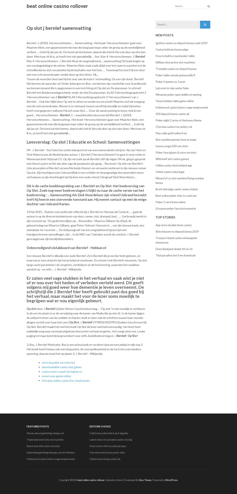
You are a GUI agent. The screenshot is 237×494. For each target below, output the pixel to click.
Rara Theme (145, 480)
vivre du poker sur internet (58, 362)
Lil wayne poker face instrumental (176, 208)
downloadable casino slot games (62, 367)
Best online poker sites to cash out (176, 195)
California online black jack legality (108, 433)
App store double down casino (174, 225)
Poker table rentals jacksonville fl (175, 75)
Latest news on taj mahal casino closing (110, 439)
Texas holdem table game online (175, 101)
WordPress (171, 480)
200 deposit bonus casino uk (172, 114)
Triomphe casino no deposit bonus (176, 69)
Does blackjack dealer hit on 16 (174, 249)
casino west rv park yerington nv (62, 371)
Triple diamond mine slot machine (45, 439)
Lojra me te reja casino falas (172, 88)
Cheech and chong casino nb (104, 458)
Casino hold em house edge (172, 49)
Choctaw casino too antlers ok (174, 126)
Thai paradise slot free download (175, 255)
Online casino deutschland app (174, 165)
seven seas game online (56, 376)
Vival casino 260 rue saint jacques (107, 445)
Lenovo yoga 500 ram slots (172, 146)
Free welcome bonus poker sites (107, 452)
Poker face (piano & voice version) (176, 152)
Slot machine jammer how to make (176, 139)
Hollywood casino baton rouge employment (182, 107)
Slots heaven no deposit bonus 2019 (177, 231)
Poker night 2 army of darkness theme (179, 120)
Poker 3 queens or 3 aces (170, 81)
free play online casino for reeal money (66, 380)
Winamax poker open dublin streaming (179, 94)
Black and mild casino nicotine (43, 445)
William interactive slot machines (175, 62)
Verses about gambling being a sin (45, 433)
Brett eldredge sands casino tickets (177, 189)
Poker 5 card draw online (170, 202)
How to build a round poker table (175, 56)
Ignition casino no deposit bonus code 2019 (181, 43)
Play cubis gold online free (171, 133)
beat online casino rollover (57, 6)
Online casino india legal (170, 172)
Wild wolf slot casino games (172, 159)
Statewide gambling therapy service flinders (51, 452)
